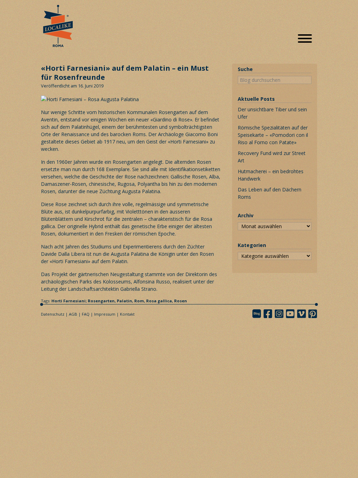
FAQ (86, 314)
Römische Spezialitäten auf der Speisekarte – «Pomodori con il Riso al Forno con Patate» (273, 135)
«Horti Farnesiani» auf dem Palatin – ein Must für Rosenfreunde (125, 72)
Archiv (245, 215)
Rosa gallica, (160, 300)
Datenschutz (52, 314)
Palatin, (125, 300)
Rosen (180, 300)
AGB (73, 314)
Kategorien (252, 245)
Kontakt (127, 314)
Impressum (104, 314)
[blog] (258, 313)
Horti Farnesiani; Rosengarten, (84, 300)
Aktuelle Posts (256, 99)
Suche (245, 69)
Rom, (140, 300)
